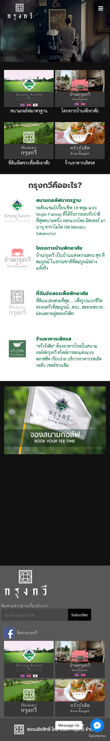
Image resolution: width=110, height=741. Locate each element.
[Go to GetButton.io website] (97, 735)
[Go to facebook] (97, 725)
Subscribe (79, 614)
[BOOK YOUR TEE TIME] (55, 417)
